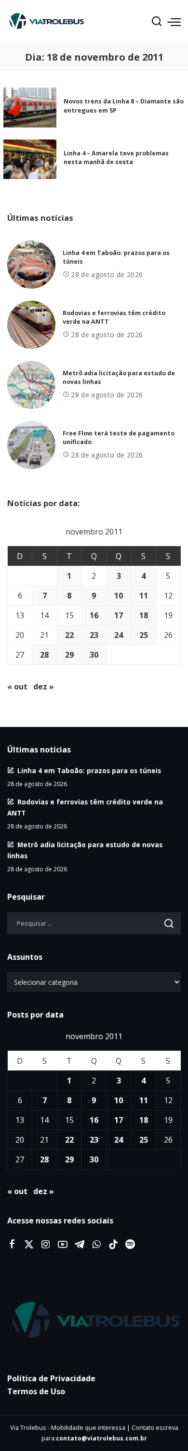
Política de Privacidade (51, 1378)
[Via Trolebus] (94, 1320)
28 (44, 654)
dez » (43, 686)
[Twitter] (29, 1244)
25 (143, 635)
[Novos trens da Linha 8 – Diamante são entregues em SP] (29, 107)
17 (118, 615)
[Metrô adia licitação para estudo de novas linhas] (31, 385)
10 (118, 595)
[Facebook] (12, 1244)
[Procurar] (156, 21)
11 (143, 595)
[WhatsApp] (96, 1244)
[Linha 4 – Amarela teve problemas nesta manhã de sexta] (29, 159)
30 (94, 654)
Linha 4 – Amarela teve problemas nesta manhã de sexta (116, 157)
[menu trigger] (174, 21)
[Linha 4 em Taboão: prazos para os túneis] (31, 265)
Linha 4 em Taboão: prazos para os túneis (89, 770)
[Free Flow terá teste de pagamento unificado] (31, 445)
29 (69, 654)
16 (94, 615)
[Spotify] (130, 1244)
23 (94, 635)
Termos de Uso (36, 1391)
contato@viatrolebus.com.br (101, 1438)
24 (118, 635)
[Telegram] (79, 1244)
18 (143, 615)
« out (17, 686)
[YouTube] (62, 1244)
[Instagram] (46, 1244)
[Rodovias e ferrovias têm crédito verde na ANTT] (31, 325)
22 (69, 635)
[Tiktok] (113, 1244)
